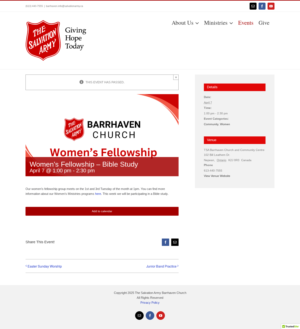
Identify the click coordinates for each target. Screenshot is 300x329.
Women (225, 124)
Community (211, 124)
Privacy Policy (150, 302)
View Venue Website (217, 175)
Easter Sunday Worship (45, 266)
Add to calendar (102, 211)
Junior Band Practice (161, 266)
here (98, 193)
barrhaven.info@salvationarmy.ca (64, 6)
